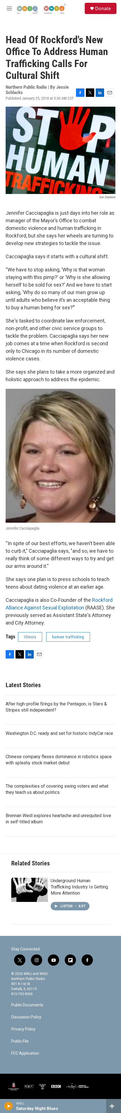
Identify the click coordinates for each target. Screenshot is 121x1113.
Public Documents (27, 1005)
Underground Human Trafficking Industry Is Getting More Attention (79, 887)
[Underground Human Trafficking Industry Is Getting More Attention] (29, 890)
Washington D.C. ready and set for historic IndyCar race (59, 733)
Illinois (30, 637)
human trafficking (68, 637)
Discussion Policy (26, 1017)
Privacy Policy (23, 1029)
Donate (103, 8)
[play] (8, 1106)
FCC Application (25, 1053)
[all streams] (113, 1106)
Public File (20, 1041)
